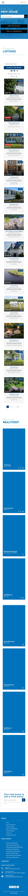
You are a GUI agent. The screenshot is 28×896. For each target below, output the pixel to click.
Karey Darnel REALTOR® (12, 857)
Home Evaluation (10, 831)
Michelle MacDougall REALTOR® (14, 847)
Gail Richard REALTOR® (12, 853)
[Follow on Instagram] (10, 887)
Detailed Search (14, 26)
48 (16, 76)
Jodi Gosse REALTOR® (11, 843)
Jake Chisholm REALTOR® (12, 845)
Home (7, 822)
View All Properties (14, 31)
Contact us (9, 833)
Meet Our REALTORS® (11, 829)
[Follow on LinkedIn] (18, 887)
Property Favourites (11, 835)
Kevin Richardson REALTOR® (13, 855)
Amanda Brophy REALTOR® (13, 851)
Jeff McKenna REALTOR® (12, 849)
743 (17, 406)
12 (11, 76)
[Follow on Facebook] (13, 887)
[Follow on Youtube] (15, 887)
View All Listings (10, 827)
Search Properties (10, 824)
